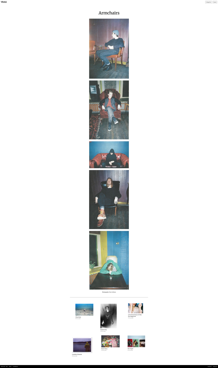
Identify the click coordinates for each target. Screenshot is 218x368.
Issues (214, 2)
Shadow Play (103, 329)
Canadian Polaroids (77, 354)
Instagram (215, 366)
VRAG (4, 2)
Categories (208, 2)
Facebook (210, 366)
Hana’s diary (104, 348)
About (10, 366)
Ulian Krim (78, 317)
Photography (78, 318)
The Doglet (130, 348)
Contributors (15, 366)
